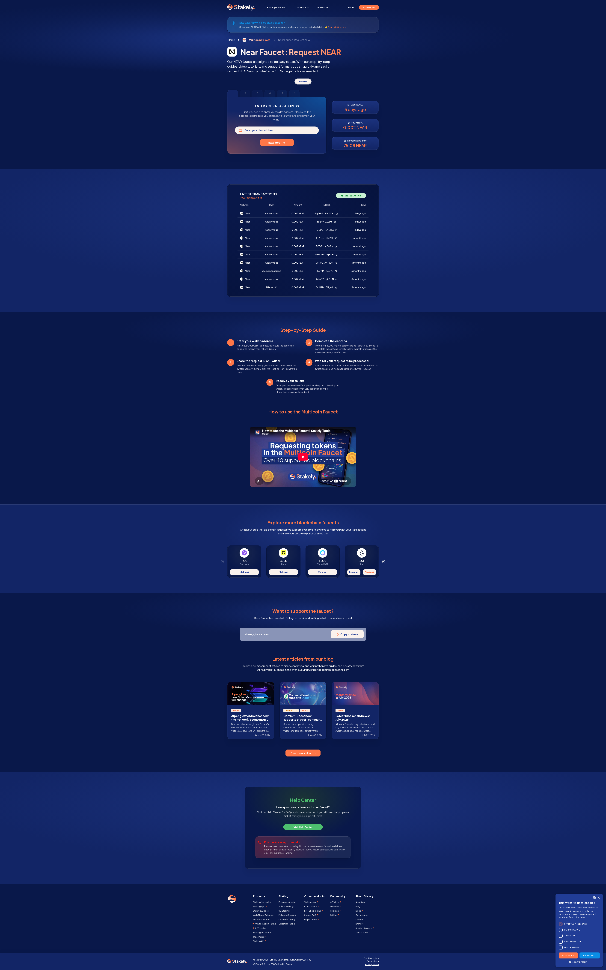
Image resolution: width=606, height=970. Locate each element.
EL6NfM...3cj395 (325, 270)
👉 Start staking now (335, 27)
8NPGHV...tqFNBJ (324, 254)
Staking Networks (276, 7)
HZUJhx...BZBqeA (325, 229)
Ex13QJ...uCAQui (325, 246)
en (349, 7)
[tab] (232, 93)
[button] (579, 962)
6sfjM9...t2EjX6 (325, 221)
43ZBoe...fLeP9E (325, 238)
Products (302, 7)
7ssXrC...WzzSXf (325, 262)
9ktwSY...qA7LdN (325, 279)
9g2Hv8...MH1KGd (325, 213)
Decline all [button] (589, 955)
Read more (581, 917)
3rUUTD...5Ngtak (325, 287)
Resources (323, 7)
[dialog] (579, 930)
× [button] (598, 898)
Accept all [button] (568, 955)
